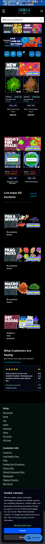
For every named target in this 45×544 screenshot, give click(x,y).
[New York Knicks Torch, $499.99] (31, 84)
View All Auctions (33, 195)
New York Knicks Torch (31, 110)
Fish (4, 421)
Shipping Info (8, 476)
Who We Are (8, 484)
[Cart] (41, 11)
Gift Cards (7, 440)
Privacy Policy (8, 468)
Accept (23, 531)
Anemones (7, 429)
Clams (5, 432)
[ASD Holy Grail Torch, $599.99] (13, 84)
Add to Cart (12, 159)
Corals (5, 417)
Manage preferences (22, 525)
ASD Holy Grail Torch (13, 110)
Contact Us (7, 452)
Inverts (5, 425)
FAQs (5, 460)
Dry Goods (7, 436)
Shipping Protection (10, 480)
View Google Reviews (12, 362)
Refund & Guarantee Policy (13, 472)
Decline (22, 537)
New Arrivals (8, 413)
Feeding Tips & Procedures (13, 464)
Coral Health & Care (11, 456)
